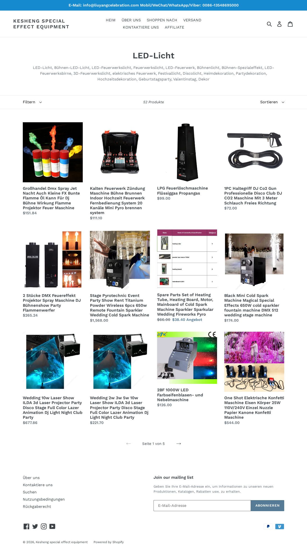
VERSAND (192, 20)
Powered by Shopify (109, 542)
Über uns (31, 477)
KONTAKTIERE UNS (141, 27)
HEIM (111, 20)
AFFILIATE (174, 27)
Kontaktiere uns (38, 485)
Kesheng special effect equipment (41, 24)
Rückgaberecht (37, 506)
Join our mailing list (173, 477)
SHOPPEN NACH (162, 20)
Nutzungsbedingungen (44, 499)
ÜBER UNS (131, 20)
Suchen (30, 492)
